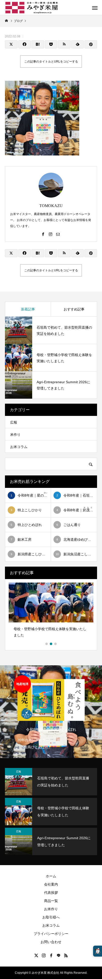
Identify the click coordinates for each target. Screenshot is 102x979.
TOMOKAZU (51, 206)
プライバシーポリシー (51, 934)
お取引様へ (51, 917)
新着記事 (28, 309)
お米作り (51, 909)
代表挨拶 (51, 893)
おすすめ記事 (74, 309)
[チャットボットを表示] (97, 951)
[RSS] (65, 955)
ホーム (51, 876)
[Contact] (57, 233)
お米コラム (18, 447)
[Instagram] (50, 233)
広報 (13, 422)
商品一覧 (51, 901)
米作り (15, 435)
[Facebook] (43, 233)
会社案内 (51, 884)
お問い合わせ (51, 942)
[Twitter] (36, 955)
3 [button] (55, 644)
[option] (51, 612)
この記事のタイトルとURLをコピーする (51, 61)
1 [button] (46, 644)
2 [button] (51, 644)
